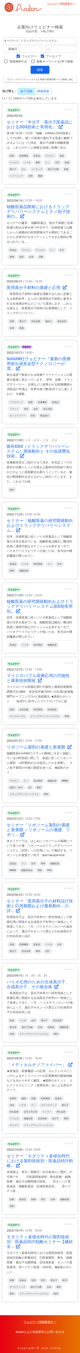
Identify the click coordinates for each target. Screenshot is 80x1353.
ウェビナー (29, 56)
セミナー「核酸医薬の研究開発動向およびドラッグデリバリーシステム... (40, 525)
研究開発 (37, 564)
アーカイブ (53, 56)
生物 (12, 1034)
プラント (14, 409)
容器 (33, 415)
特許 (43, 1199)
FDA (43, 863)
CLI (29, 787)
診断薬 (51, 1027)
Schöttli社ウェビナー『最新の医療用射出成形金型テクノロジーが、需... (39, 363)
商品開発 (37, 781)
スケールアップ (49, 1105)
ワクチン (49, 156)
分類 (30, 176)
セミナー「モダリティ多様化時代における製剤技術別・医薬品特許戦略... (40, 1161)
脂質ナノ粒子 (16, 787)
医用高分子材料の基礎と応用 (34, 287)
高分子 (13, 169)
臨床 (21, 257)
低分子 (55, 1118)
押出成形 (61, 1112)
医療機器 (23, 156)
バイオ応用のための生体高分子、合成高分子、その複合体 (38, 984)
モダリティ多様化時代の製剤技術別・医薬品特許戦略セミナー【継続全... (40, 1242)
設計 (47, 951)
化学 (57, 162)
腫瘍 (40, 176)
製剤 (39, 787)
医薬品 (36, 156)
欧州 (65, 1280)
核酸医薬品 (26, 870)
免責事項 (38, 1332)
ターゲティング (17, 1287)
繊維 (24, 1098)
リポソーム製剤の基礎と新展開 (36, 747)
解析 (38, 162)
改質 (12, 328)
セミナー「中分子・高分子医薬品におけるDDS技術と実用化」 (40, 124)
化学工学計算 (30, 1112)
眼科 (12, 490)
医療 (12, 156)
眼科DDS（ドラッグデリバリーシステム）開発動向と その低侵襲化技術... (38, 451)
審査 (59, 1287)
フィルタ (14, 1118)
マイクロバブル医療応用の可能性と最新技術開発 (38, 678)
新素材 (13, 1098)
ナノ (47, 162)
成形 (26, 409)
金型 (35, 409)
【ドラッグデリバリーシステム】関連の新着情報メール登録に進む (40, 79)
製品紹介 (44, 415)
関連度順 (43, 91)
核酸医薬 (23, 570)
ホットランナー (17, 415)
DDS (67, 716)
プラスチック (16, 402)
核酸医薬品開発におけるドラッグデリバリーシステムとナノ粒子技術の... (38, 211)
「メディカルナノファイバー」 (37, 1064)
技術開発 (52, 709)
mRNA (65, 781)
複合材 (13, 1027)
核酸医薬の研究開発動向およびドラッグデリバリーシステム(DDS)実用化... (40, 606)
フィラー (46, 1112)
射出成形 (47, 409)
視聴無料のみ (18, 61)
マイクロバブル (17, 716)
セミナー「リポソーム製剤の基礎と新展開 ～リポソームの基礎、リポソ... (38, 830)
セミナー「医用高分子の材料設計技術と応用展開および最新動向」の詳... (40, 906)
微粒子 (48, 321)
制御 (67, 162)
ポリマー (14, 1125)
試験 (41, 257)
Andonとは (23, 1332)
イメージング (16, 176)
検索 (40, 70)
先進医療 (23, 709)
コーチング (36, 169)
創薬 (66, 169)
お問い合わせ (55, 1332)
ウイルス (14, 162)
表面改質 (61, 321)
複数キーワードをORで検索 (54, 61)
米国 (33, 1280)
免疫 (62, 156)
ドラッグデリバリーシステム (45, 716)
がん (24, 169)
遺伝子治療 (53, 169)
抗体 (31, 257)
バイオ (27, 162)
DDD (12, 570)
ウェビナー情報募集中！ (61, 3)
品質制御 (42, 1118)
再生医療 (35, 321)
